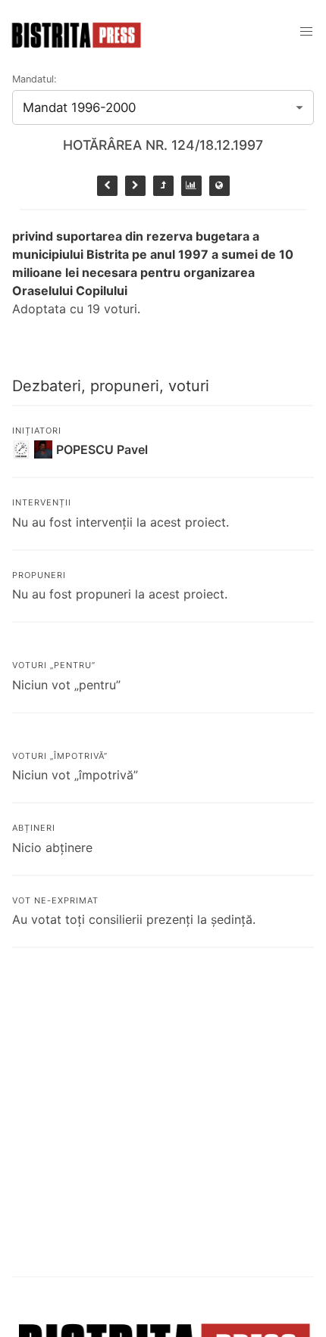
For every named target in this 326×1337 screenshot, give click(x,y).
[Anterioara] (107, 186)
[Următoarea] (135, 186)
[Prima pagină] (219, 186)
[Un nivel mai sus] (163, 186)
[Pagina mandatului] (191, 186)
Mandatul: (34, 79)
